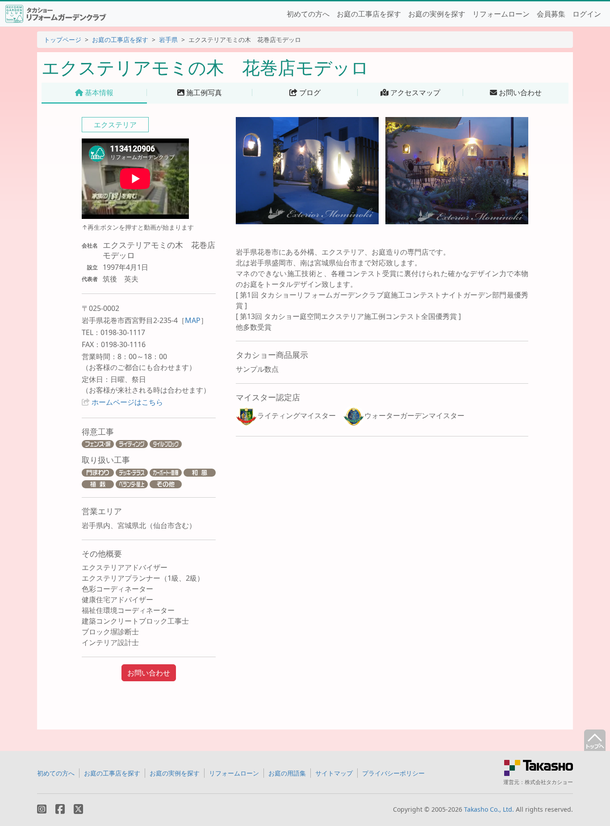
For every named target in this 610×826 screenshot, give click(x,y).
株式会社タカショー (549, 782)
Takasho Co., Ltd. (489, 809)
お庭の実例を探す (436, 14)
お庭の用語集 (287, 773)
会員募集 (551, 14)
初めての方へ (308, 14)
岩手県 (168, 39)
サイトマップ (334, 773)
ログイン (586, 14)
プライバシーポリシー (393, 773)
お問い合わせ (148, 673)
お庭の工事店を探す (369, 14)
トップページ (62, 39)
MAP (193, 320)
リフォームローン (501, 14)
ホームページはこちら (127, 402)
